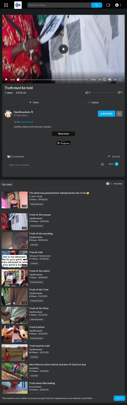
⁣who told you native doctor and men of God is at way (57, 364)
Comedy (34, 244)
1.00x (100, 80)
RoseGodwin (35, 386)
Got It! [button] (119, 398)
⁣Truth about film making (42, 383)
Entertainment (26, 121)
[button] (118, 5)
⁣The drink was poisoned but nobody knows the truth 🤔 (59, 192)
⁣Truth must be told (39, 345)
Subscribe (106, 113)
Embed (95, 102)
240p (114, 67)
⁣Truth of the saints (39, 270)
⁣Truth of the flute (39, 308)
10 (104, 79)
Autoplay (118, 183)
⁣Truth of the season (40, 214)
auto (114, 72)
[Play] (6, 79)
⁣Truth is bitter (37, 327)
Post (112, 164)
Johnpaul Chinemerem (40, 255)
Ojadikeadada (22, 111)
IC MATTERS (35, 196)
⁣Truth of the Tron (38, 289)
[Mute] (109, 79)
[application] (63, 49)
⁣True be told (36, 252)
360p (115, 80)
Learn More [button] (86, 398)
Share (36, 102)
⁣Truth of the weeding (41, 233)
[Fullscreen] (120, 79)
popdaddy (34, 368)
